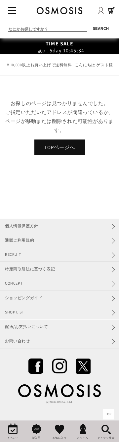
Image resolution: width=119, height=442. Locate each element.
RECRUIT (13, 254)
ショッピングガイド (23, 297)
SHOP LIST (14, 311)
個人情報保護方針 (21, 225)
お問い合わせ (17, 340)
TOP (108, 414)
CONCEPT (13, 283)
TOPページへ (59, 147)
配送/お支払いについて (26, 326)
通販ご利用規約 (19, 240)
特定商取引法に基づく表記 (30, 268)
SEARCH (101, 28)
